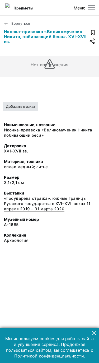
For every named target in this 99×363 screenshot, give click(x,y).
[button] (94, 333)
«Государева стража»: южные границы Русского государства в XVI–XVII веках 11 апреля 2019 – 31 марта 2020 (47, 203)
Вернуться (20, 23)
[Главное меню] (91, 8)
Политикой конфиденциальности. (49, 356)
